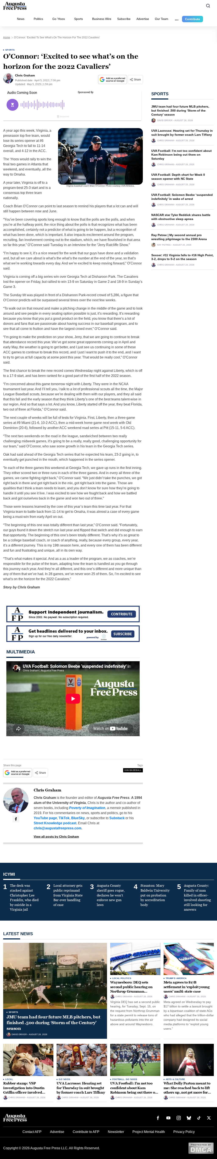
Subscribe (124, 19)
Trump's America (176, 978)
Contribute (192, 19)
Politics (38, 19)
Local (9, 1079)
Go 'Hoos (64, 1079)
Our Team (161, 19)
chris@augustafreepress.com (57, 828)
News (20, 19)
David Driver (164, 120)
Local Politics (121, 978)
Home (6, 37)
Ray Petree (164, 245)
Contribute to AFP (86, 1132)
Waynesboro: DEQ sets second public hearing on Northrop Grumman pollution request (131, 989)
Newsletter (116, 1132)
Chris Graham (47, 790)
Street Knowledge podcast (55, 823)
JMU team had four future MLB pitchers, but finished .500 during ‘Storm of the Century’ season (180, 110)
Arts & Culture (175, 1079)
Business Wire (101, 19)
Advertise (142, 19)
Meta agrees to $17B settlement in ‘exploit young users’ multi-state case (187, 987)
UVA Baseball (133, 770)
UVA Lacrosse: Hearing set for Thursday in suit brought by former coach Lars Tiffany (81, 1088)
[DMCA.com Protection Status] (201, 1148)
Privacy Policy (184, 1132)
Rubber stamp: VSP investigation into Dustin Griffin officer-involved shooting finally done (24, 1090)
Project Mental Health (148, 1132)
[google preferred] (113, 79)
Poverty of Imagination (87, 808)
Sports (78, 19)
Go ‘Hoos (58, 19)
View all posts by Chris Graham (56, 836)
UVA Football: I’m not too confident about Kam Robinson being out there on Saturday (181, 154)
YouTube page (45, 818)
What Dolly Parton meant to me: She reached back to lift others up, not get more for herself (187, 1090)
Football (118, 1079)
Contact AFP (32, 1132)
